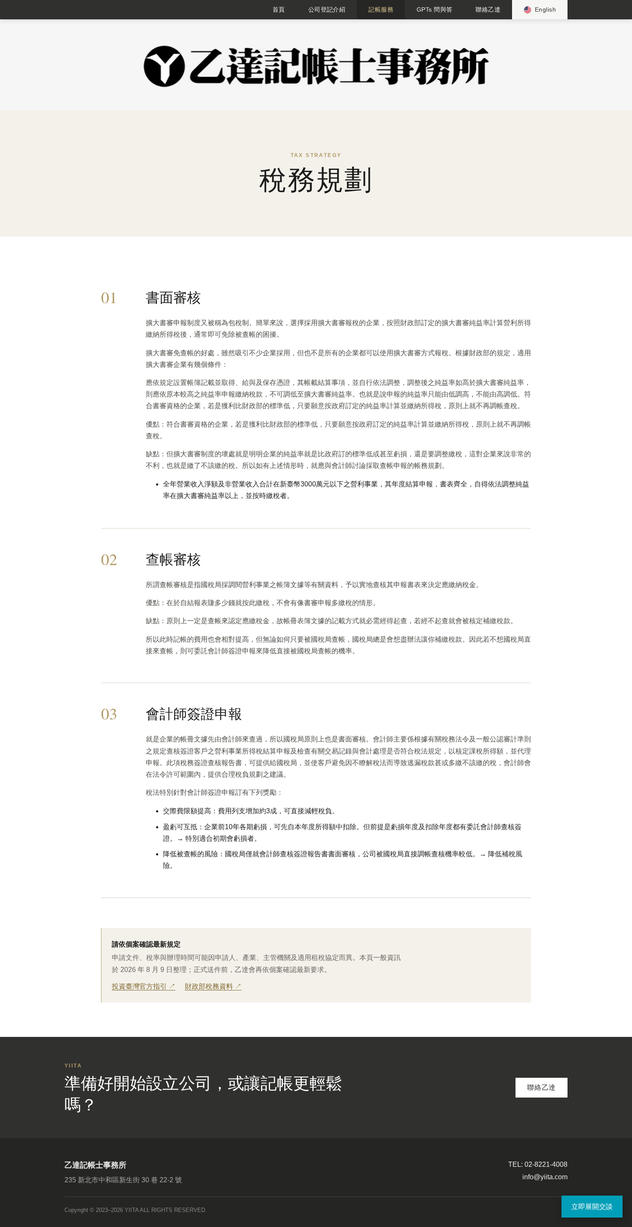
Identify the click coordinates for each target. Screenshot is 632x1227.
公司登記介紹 (327, 9)
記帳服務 (380, 9)
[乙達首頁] (316, 66)
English (545, 9)
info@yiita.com (545, 1177)
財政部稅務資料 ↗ (213, 986)
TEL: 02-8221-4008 (538, 1164)
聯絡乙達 (488, 9)
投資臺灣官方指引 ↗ (143, 986)
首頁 (279, 9)
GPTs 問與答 (434, 9)
